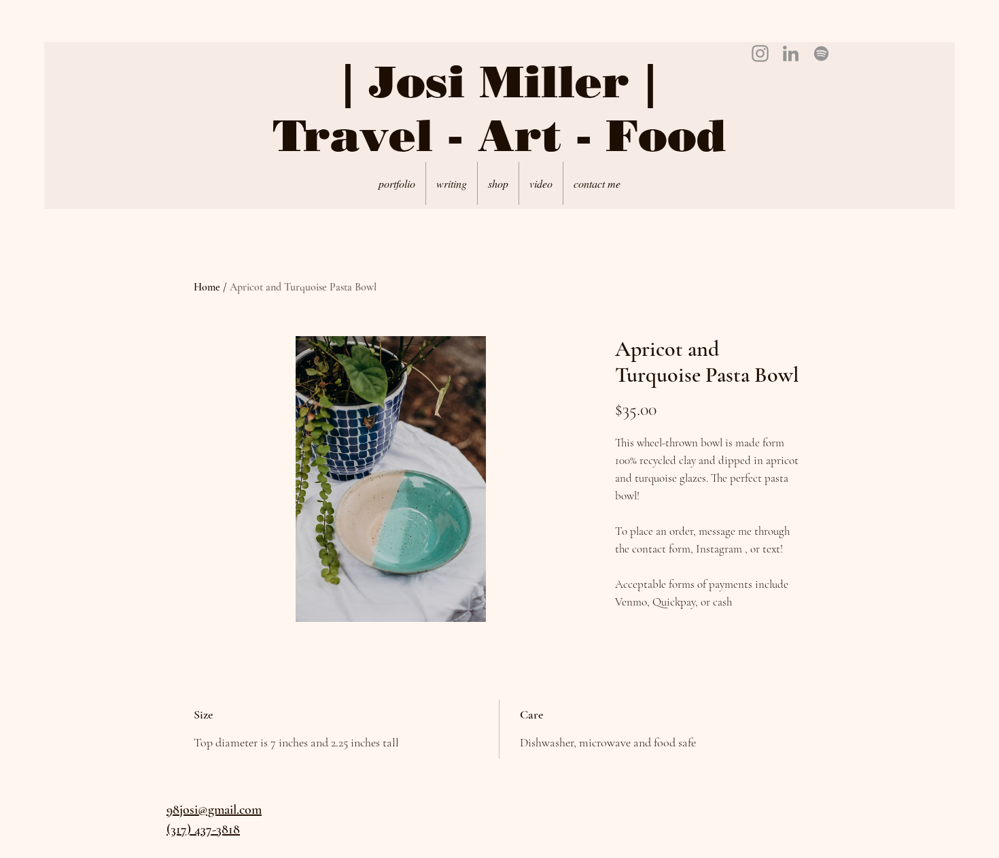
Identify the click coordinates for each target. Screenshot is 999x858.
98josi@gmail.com (214, 810)
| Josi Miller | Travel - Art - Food (499, 108)
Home (207, 287)
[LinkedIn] (790, 53)
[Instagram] (760, 53)
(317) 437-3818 (203, 829)
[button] (498, 183)
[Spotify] (821, 53)
